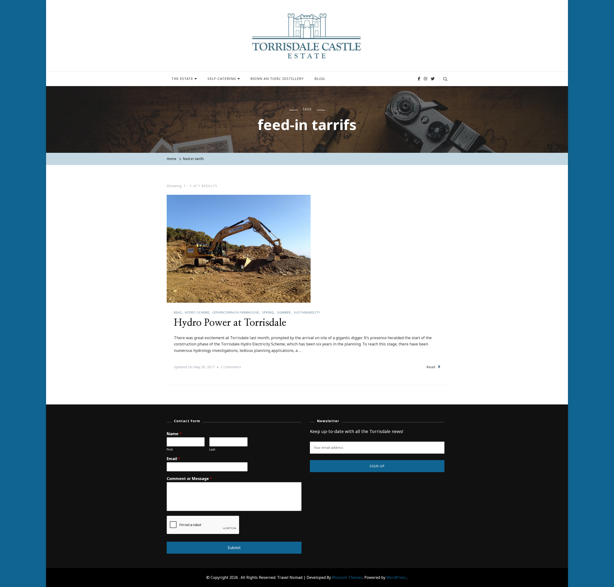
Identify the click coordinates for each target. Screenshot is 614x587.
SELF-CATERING (221, 78)
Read (430, 367)
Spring (268, 312)
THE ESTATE (182, 78)
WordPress (396, 577)
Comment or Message (189, 478)
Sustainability (307, 312)
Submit (234, 547)
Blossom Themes (347, 577)
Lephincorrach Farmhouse (236, 312)
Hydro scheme (197, 312)
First (170, 449)
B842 (178, 312)
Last (212, 449)
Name (174, 433)
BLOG (319, 78)
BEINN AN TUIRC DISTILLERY (277, 78)
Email (173, 458)
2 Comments (231, 367)
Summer (284, 312)
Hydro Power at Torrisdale (230, 323)
